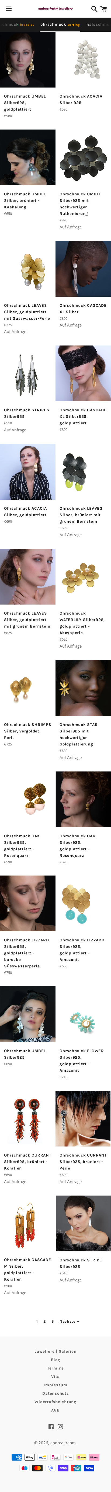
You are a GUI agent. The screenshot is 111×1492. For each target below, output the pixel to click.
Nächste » (69, 1321)
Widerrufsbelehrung (55, 1401)
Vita (55, 1376)
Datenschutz (55, 1393)
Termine (55, 1368)
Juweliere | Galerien (56, 1351)
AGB (55, 1410)
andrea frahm (63, 1442)
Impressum (55, 1385)
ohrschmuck (60, 24)
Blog (55, 1359)
